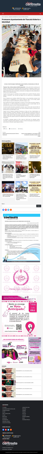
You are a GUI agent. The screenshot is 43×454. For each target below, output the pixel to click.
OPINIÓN (24, 410)
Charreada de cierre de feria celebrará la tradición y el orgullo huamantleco (35, 156)
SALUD (23, 418)
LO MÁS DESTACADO (6, 410)
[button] (15, 350)
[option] (21, 371)
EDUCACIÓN (4, 418)
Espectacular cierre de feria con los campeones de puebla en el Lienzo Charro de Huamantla (8, 157)
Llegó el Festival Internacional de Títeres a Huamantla (11, 133)
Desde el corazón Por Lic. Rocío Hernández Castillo (24, 382)
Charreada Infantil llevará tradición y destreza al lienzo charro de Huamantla (35, 195)
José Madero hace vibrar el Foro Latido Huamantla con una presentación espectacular (35, 176)
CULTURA (24, 415)
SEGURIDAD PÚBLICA (26, 419)
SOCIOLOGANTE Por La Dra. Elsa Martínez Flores (24, 370)
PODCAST (24, 412)
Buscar (3, 203)
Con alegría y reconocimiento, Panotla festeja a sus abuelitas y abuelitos (21, 176)
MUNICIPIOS (4, 416)
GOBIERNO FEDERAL (6, 421)
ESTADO (3, 412)
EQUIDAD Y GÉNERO (26, 416)
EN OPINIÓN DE (5, 419)
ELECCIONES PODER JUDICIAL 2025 (8, 408)
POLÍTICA (24, 413)
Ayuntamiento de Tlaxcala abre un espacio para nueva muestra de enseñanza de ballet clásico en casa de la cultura (8, 176)
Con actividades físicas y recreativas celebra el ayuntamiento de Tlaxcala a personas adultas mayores (21, 157)
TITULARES (4, 407)
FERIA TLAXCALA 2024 (6, 413)
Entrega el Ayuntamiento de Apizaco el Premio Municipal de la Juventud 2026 (8, 195)
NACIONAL (24, 408)
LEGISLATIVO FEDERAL (6, 422)
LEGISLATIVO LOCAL (26, 407)
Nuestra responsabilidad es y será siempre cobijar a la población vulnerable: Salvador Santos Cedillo (31, 134)
